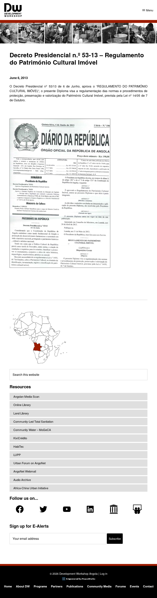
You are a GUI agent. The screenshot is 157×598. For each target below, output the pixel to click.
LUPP (17, 455)
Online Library (22, 405)
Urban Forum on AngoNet (29, 463)
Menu (149, 10)
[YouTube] (66, 509)
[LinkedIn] (90, 509)
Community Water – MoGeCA (32, 430)
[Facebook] (19, 509)
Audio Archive (22, 480)
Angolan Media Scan (26, 396)
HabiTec (18, 446)
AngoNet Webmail (24, 471)
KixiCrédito (20, 438)
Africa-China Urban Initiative (30, 488)
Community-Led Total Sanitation (33, 421)
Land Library (21, 413)
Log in (103, 574)
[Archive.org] (113, 509)
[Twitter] (43, 509)
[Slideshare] (137, 509)
